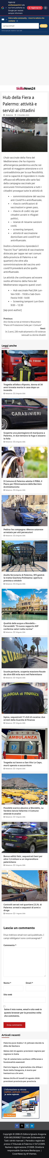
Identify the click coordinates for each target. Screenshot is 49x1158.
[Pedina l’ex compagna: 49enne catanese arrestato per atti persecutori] (24, 510)
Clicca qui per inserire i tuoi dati (12, 30)
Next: (25, 331)
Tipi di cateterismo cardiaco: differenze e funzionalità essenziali (23, 1060)
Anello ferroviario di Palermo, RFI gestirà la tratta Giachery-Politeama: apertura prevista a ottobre (24, 578)
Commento (10, 945)
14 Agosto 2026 (20, 632)
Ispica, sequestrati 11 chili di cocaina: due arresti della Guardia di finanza (24, 718)
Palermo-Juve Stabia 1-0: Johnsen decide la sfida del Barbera (24, 1044)
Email (29, 983)
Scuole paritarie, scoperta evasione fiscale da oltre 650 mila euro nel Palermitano (24, 673)
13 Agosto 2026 (20, 768)
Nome (7, 983)
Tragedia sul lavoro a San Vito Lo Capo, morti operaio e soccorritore (23, 764)
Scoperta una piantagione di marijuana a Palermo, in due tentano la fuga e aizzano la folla (24, 435)
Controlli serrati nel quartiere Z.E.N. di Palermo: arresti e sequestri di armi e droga (23, 907)
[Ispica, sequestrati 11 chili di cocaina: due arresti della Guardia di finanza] (24, 698)
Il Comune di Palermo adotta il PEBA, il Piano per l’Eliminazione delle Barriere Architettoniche (23, 484)
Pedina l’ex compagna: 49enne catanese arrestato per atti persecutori (23, 531)
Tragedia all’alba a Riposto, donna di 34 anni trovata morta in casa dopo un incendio (23, 387)
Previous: (23, 322)
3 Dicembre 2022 (23, 115)
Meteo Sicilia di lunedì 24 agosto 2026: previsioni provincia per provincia (22, 1079)
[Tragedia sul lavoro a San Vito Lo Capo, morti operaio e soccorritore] (24, 743)
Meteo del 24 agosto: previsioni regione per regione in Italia (24, 1052)
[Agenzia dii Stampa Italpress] (20, 1102)
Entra (43, 26)
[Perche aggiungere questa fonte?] (45, 7)
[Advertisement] (24, 60)
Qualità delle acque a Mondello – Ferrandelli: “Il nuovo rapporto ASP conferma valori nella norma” (21, 626)
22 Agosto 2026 (20, 442)
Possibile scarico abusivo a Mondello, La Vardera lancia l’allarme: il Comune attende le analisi (23, 811)
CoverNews (17, 1153)
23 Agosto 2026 (20, 393)
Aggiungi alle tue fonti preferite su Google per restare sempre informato (16, 7)
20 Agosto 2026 (20, 490)
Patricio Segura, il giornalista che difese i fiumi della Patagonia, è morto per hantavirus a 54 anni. (23, 1070)
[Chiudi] (6, 7)
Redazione (9, 115)
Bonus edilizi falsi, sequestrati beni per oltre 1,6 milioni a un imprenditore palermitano (23, 859)
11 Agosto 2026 (20, 913)
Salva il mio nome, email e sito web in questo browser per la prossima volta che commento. (23, 1012)
